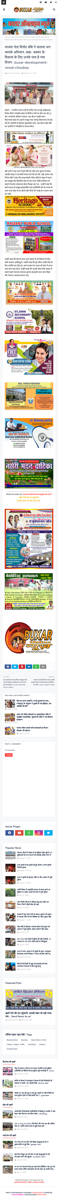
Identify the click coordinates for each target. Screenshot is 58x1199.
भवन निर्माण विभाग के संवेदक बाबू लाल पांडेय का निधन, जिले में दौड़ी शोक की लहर (33, 903)
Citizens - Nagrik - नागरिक (15, 1044)
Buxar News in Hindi (38, 1040)
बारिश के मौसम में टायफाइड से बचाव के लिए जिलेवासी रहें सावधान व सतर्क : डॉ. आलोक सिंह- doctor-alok (33, 1081)
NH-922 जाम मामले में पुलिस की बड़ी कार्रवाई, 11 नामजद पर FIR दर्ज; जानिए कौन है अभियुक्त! (34, 940)
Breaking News (12, 1040)
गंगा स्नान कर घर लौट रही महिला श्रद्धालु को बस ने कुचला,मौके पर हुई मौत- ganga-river (31, 1143)
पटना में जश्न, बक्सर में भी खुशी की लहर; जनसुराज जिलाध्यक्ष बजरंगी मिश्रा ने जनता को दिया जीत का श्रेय (34, 952)
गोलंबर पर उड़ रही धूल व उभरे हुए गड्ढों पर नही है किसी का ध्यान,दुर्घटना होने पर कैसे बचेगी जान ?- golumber (34, 1094)
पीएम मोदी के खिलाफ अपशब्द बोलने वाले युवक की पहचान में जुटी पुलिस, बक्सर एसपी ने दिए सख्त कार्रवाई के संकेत (33, 928)
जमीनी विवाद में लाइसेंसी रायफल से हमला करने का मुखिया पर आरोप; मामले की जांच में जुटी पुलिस (33, 890)
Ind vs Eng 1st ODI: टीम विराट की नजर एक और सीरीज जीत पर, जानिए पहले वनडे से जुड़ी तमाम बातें (34, 1124)
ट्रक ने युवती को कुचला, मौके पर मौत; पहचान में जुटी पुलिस (34, 878)
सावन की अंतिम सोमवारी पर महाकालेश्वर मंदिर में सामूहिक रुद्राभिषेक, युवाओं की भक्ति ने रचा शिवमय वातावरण (35, 717)
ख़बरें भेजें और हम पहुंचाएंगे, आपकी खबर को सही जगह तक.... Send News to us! (28, 1015)
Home (7, 37)
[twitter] (51, 2)
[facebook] (40, 2)
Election (42, 1044)
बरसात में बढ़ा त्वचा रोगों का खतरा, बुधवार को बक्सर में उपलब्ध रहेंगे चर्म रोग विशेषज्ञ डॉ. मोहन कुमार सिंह (34, 915)
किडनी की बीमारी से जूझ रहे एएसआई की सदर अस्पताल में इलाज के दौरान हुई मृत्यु (32, 965)
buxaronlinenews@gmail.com (37, 494)
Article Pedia (38, 1182)
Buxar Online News (13, 73)
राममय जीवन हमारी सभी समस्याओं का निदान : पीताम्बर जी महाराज (33, 729)
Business (24, 1040)
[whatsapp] (29, 833)
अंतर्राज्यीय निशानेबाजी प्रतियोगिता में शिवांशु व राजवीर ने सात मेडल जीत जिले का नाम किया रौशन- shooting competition (34, 1112)
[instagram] (55, 2)
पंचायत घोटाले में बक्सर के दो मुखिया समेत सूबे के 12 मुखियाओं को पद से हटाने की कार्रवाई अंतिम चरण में (34, 853)
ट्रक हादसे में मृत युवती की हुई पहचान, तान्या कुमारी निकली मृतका (34, 866)
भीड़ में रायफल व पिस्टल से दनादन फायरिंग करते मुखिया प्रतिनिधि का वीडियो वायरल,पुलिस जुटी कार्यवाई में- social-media (34, 1069)
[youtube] (46, 2)
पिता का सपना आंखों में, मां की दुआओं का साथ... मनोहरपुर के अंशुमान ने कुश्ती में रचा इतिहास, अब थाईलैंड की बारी (34, 703)
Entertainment (12, 1049)
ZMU (30, 1182)
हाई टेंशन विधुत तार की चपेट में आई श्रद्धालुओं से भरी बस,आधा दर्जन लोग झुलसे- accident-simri (32, 1155)
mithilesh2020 (20, 1182)
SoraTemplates (17, 1195)
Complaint (32, 1044)
